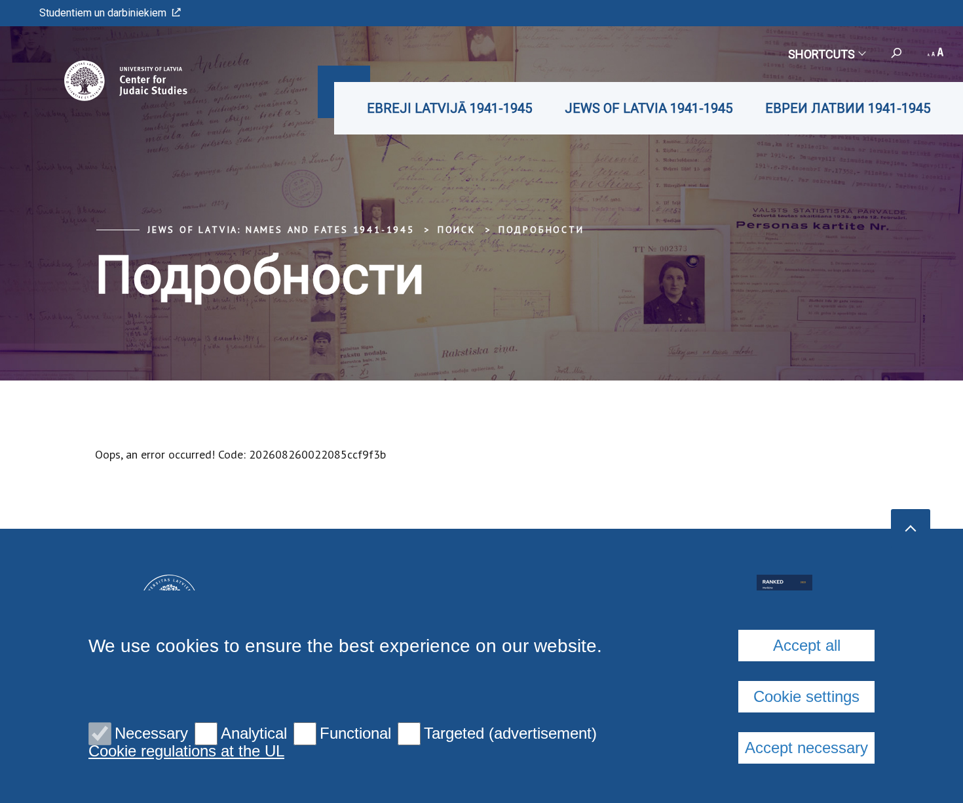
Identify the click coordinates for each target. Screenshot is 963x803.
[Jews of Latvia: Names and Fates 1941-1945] (107, 80)
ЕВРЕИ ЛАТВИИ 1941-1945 (847, 108)
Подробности (541, 230)
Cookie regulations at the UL (186, 751)
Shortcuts (821, 54)
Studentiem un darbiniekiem (102, 13)
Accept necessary (806, 747)
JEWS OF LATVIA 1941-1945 (648, 108)
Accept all (806, 645)
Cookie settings (806, 696)
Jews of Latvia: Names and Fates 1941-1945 (281, 230)
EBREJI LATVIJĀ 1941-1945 (449, 108)
